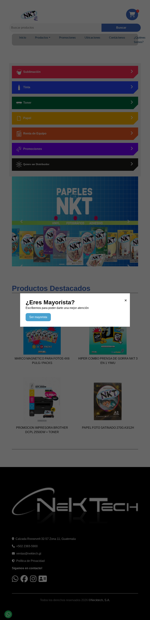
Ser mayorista (38, 317)
